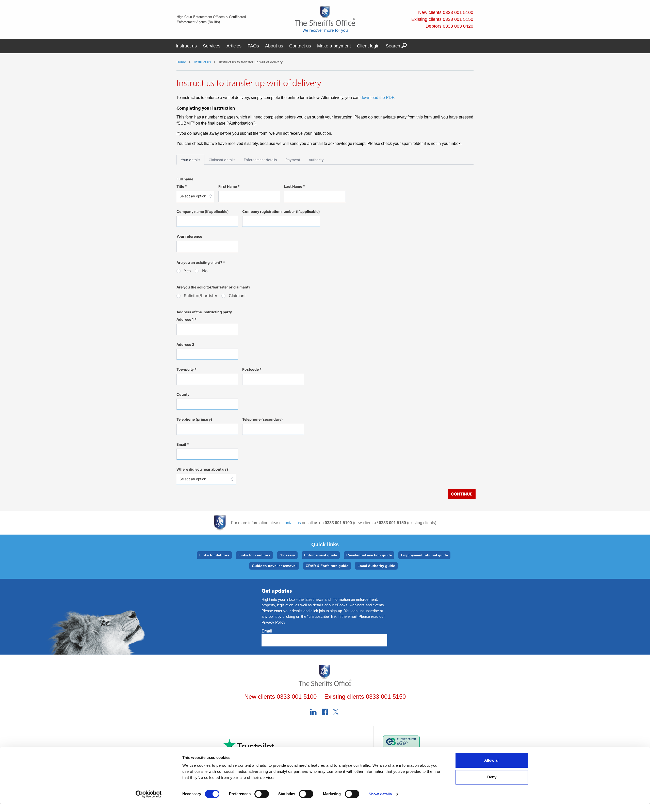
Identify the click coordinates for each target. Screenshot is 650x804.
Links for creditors (254, 555)
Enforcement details (260, 160)
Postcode (252, 369)
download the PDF (377, 97)
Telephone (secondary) (262, 419)
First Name (229, 186)
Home (181, 62)
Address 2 (185, 344)
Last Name (294, 186)
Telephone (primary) (194, 419)
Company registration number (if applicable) (281, 211)
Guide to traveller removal (274, 566)
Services (211, 45)
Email (182, 444)
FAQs (253, 45)
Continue (462, 494)
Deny (491, 777)
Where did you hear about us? (202, 469)
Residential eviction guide (369, 555)
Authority (316, 160)
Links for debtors (214, 555)
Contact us (300, 45)
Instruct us (186, 45)
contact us (292, 523)
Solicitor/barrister (200, 295)
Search (393, 45)
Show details (380, 794)
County (182, 394)
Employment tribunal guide (424, 555)
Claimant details (222, 160)
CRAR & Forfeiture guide (327, 566)
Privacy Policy (273, 622)
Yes (187, 270)
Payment (292, 160)
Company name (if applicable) (202, 211)
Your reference (189, 236)
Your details (190, 160)
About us (274, 45)
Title (181, 186)
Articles (233, 45)
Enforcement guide (320, 555)
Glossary (287, 555)
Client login (368, 45)
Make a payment (334, 45)
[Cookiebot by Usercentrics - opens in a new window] (148, 794)
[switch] (261, 794)
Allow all (491, 760)
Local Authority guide (376, 566)
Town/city (186, 369)
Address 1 (186, 319)
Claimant (237, 295)
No (205, 270)
